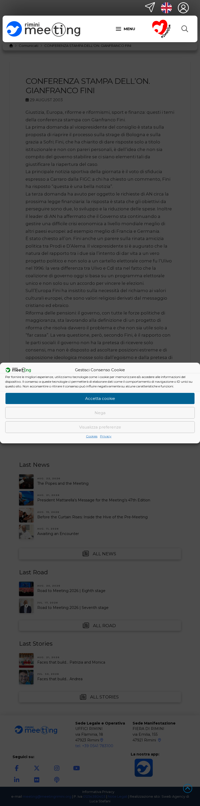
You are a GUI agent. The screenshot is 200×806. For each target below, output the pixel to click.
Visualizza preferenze (100, 427)
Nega (100, 412)
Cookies (91, 436)
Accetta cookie (100, 398)
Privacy (105, 436)
